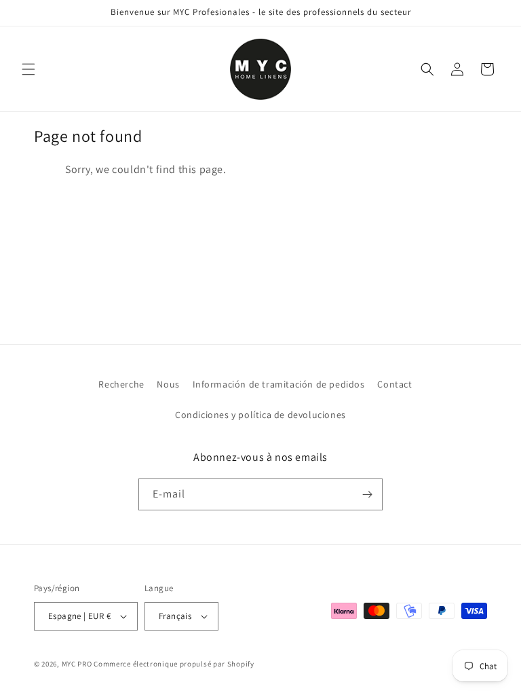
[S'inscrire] (367, 494)
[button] (28, 69)
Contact (394, 384)
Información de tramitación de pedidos (279, 384)
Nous (168, 384)
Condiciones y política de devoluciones (260, 415)
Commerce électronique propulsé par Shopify (174, 664)
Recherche (121, 384)
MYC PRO (77, 664)
